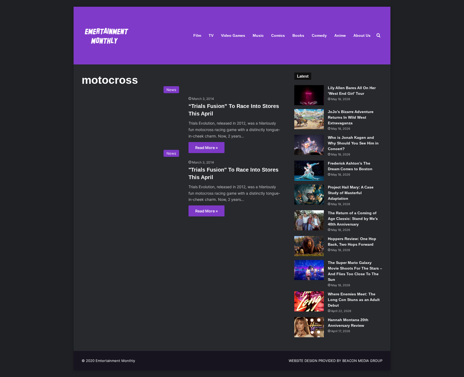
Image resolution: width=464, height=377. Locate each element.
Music (258, 35)
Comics (278, 35)
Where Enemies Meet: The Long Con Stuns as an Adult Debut (354, 299)
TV (211, 35)
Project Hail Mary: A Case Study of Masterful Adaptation (351, 193)
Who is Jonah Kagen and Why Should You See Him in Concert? (353, 143)
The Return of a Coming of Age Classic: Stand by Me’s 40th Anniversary (353, 218)
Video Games (233, 35)
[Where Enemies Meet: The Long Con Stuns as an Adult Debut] (309, 301)
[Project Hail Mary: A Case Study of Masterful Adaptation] (309, 194)
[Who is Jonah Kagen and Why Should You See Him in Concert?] (309, 145)
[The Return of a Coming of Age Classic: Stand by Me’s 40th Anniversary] (309, 220)
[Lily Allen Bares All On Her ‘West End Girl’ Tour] (309, 95)
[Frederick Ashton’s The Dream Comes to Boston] (309, 171)
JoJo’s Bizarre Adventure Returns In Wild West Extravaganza (351, 117)
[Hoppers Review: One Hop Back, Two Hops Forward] (309, 246)
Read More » (206, 147)
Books (298, 35)
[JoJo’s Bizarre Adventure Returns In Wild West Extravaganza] (309, 119)
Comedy (319, 35)
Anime (340, 35)
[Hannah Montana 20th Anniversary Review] (309, 327)
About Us (362, 35)
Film (197, 35)
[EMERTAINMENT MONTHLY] (105, 35)
